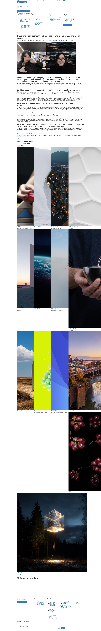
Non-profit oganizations (69, 17)
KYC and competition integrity (55, 17)
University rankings (38, 17)
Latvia (27, 626)
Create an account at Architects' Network (24, 13)
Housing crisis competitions (25, 25)
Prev (19, 145)
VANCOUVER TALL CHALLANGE (23, 23)
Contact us (52, 20)
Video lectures (37, 23)
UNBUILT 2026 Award (24, 17)
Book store (37, 24)
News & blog (37, 15)
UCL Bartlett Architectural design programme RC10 (55, 83)
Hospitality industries (69, 20)
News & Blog (64, 599)
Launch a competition (22, 2)
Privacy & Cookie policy (34, 629)
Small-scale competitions (24, 26)
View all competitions (22, 574)
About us (51, 15)
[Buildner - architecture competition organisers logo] (37, 0)
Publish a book (37, 25)
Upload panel (37, 19)
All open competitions (23, 15)
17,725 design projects (39, 22)
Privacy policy (52, 18)
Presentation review (38, 18)
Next (22, 145)
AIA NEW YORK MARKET (24, 21)
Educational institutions (69, 19)
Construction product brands (70, 22)
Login (18, 3)
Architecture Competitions (61, 0)
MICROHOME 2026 (53, 604)
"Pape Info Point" (50, 40)
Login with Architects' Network (23, 10)
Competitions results (23, 29)
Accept (63, 628)
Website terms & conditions (55, 19)
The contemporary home (24, 27)
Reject (59, 628)
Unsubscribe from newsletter (24, 625)
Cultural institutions (68, 21)
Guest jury (21, 31)
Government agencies (69, 15)
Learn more (19, 138)
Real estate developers (69, 18)
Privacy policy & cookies (23, 623)
